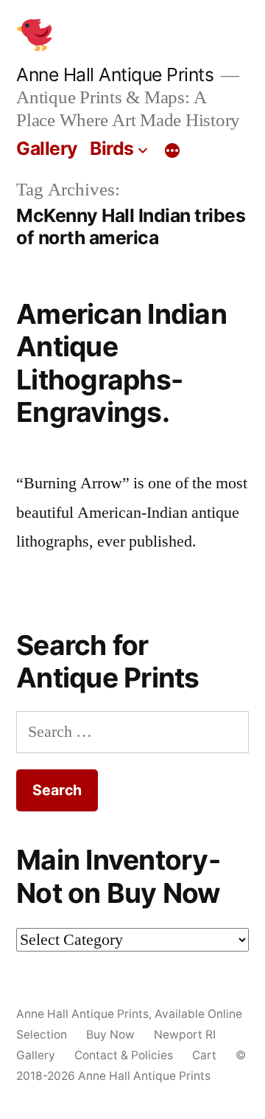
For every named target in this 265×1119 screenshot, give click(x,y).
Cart (204, 1055)
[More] (172, 151)
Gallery (47, 148)
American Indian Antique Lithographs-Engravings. (121, 363)
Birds (112, 148)
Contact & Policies (123, 1055)
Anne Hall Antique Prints (114, 74)
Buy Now (110, 1035)
